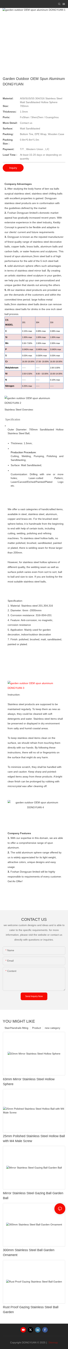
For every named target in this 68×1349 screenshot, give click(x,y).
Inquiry (13, 167)
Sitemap (53, 1342)
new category (52, 1027)
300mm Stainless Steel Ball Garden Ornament (28, 1252)
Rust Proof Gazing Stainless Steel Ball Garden (30, 1309)
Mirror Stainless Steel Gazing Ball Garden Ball (33, 1195)
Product (36, 1027)
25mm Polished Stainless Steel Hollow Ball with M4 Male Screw (34, 1138)
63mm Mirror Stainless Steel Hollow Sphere (29, 1081)
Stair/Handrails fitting (16, 1027)
